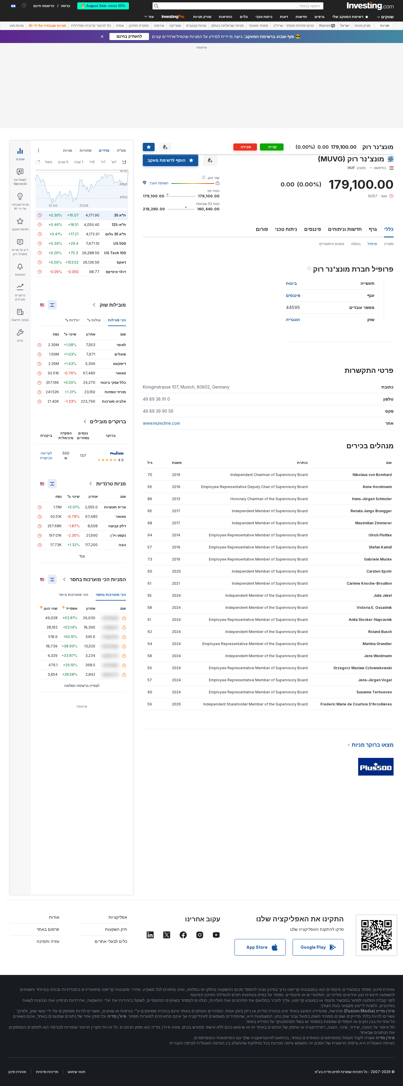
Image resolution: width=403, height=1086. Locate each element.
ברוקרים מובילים (108, 421)
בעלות (356, 244)
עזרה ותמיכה (48, 941)
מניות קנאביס (196, 26)
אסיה (120, 26)
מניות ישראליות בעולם (227, 26)
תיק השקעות (116, 929)
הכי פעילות (117, 320)
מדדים (104, 150)
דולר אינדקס (116, 272)
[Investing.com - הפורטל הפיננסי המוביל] (370, 6)
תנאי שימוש (76, 1072)
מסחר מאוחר (258, 26)
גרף (373, 229)
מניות (384, 26)
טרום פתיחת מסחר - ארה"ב (293, 26)
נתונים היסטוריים (331, 244)
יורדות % (72, 320)
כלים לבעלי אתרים (111, 941)
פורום (262, 229)
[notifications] (24, 5)
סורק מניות (202, 17)
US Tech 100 (115, 253)
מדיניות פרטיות (47, 1072)
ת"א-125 (119, 224)
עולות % (94, 320)
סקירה (389, 244)
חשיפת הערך (158, 183)
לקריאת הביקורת (46, 455)
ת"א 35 (120, 215)
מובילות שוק (113, 305)
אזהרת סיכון (17, 1072)
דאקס (121, 262)
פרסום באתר (48, 929)
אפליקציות (118, 917)
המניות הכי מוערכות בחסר (98, 579)
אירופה (159, 26)
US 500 (119, 243)
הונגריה (293, 319)
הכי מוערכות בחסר (111, 594)
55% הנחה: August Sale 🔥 (103, 6)
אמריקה (175, 26)
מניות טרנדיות (111, 484)
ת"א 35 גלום (115, 234)
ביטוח (291, 283)
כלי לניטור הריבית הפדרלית (91, 26)
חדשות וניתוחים (345, 229)
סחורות (85, 150)
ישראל (345, 26)
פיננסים (312, 229)
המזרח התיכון (139, 26)
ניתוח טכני (286, 229)
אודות (54, 917)
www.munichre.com (161, 423)
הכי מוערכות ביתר (73, 594)
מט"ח (121, 150)
